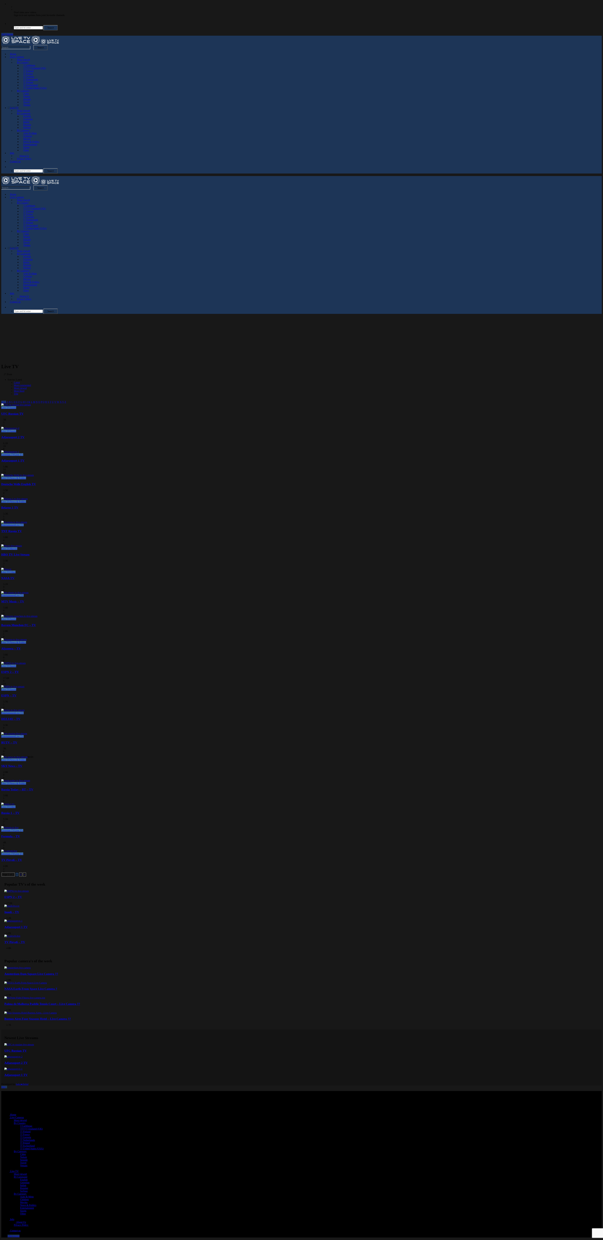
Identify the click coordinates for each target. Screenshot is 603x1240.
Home (12, 54)
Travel (26, 102)
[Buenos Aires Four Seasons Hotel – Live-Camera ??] (30, 1012)
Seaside (27, 99)
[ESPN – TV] (12, 686)
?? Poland (28, 82)
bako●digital (22, 1084)
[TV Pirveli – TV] (9, 851)
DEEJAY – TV (10, 719)
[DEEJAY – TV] (12, 710)
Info (11, 153)
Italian (26, 122)
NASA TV (7, 578)
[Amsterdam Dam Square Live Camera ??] (17, 967)
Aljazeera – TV (11, 648)
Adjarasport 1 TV (12, 460)
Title (16, 393)
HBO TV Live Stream (15, 554)
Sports (26, 147)
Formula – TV (10, 836)
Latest (17, 382)
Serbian (27, 127)
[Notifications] (8, 4)
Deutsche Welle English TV (18, 484)
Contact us (15, 161)
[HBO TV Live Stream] (11, 545)
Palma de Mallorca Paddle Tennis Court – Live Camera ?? (42, 1004)
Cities (26, 93)
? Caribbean (29, 65)
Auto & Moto (30, 133)
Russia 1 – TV (10, 813)
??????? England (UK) (34, 68)
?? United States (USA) (35, 88)
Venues (26, 105)
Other (26, 150)
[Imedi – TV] (11, 906)
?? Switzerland (30, 85)
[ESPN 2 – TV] (13, 663)
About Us (24, 155)
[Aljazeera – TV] (14, 639)
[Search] (8, 23)
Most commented (22, 385)
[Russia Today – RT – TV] (15, 780)
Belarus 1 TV (9, 507)
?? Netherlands (30, 79)
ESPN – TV (8, 695)
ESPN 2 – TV (10, 672)
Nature (26, 96)
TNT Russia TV (11, 531)
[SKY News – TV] (14, 757)
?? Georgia (28, 76)
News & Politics (31, 141)
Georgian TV (8, 454)
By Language (23, 113)
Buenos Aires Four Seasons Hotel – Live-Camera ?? (37, 1018)
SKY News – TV (11, 766)
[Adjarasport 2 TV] (10, 428)
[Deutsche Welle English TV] (17, 475)
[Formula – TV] (10, 827)
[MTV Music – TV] (14, 592)
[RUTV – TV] (14, 733)
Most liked (19, 391)
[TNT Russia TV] (14, 522)
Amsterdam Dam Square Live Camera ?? (31, 973)
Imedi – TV (11, 912)
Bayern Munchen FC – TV (18, 625)
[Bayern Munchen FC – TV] (19, 616)
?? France (28, 73)
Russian (27, 124)
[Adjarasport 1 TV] (10, 451)
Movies (27, 139)
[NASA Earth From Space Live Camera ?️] (25, 982)
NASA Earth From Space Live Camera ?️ (30, 988)
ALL (3, 402)
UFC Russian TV (12, 413)
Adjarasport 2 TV (12, 437)
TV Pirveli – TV (11, 860)
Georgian (28, 119)
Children (27, 136)
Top (3, 1087)
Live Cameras (16, 56)
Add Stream (7, 34)
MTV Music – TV (12, 601)
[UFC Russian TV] (16, 404)
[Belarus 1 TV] (14, 498)
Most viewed (23, 59)
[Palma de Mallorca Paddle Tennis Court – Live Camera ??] (24, 997)
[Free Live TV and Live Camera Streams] (30, 43)
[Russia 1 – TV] (8, 804)
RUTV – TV (9, 742)
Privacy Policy (24, 158)
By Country (23, 62)
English (27, 116)
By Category (23, 90)
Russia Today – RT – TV (17, 789)
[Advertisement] (301, 338)
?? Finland (28, 71)
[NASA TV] (6, 569)
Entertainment (30, 144)
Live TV (14, 107)
